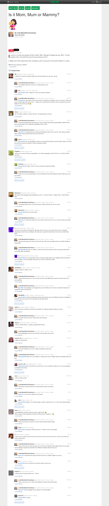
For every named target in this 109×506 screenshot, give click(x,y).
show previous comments (20, 159)
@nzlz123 (18, 434)
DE (15, 74)
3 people (16, 116)
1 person (16, 126)
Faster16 (17, 471)
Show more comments (19, 108)
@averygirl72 (22, 307)
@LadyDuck (21, 112)
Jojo (16, 376)
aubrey (16, 307)
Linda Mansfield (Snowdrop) (26, 33)
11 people (11, 66)
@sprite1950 (18, 35)
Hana (16, 410)
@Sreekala (22, 151)
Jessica (17, 323)
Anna (16, 112)
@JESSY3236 (22, 322)
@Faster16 (22, 471)
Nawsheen (17, 193)
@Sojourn (19, 376)
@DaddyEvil (19, 74)
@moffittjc (23, 267)
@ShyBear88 (19, 228)
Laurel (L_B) (18, 338)
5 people (16, 79)
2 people (16, 86)
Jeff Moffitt (18, 268)
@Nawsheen (24, 193)
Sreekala (17, 151)
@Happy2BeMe (25, 338)
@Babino (20, 410)
